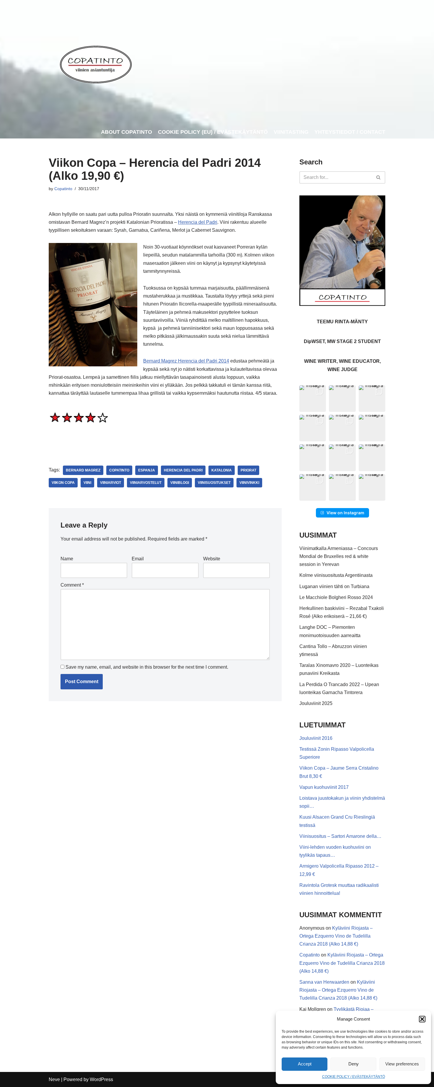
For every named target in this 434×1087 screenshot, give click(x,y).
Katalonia (221, 470)
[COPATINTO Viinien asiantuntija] (95, 63)
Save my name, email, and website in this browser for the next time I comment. (147, 667)
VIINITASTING (291, 132)
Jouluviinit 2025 (315, 703)
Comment (72, 584)
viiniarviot (110, 483)
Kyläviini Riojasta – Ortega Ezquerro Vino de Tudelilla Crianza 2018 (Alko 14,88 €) (336, 936)
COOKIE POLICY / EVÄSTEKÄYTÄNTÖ (353, 1077)
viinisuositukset (214, 483)
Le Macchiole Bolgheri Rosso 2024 (336, 597)
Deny (353, 1063)
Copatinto (63, 188)
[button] (422, 1019)
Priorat (248, 470)
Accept (304, 1063)
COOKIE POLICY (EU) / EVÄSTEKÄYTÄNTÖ (213, 132)
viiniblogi (179, 483)
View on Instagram (345, 512)
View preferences (402, 1063)
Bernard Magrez (83, 470)
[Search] (378, 177)
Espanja (146, 470)
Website (211, 558)
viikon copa (63, 483)
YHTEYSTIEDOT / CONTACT (349, 132)
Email (138, 558)
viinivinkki (249, 483)
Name (67, 558)
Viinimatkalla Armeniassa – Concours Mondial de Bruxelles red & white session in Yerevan (338, 556)
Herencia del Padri (197, 222)
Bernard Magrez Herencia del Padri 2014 (186, 360)
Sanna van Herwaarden (324, 982)
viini (87, 483)
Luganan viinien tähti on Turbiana (334, 586)
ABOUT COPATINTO (126, 132)
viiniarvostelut (145, 483)
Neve (54, 1079)
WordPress (101, 1079)
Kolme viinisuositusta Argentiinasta (336, 575)
